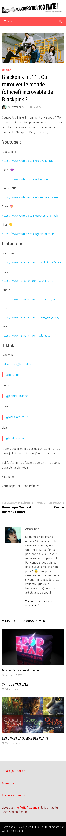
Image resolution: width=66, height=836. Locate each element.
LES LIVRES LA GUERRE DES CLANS (25, 738)
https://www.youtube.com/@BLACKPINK (27, 161)
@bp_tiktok (12, 375)
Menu (10, 21)
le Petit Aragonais (28, 807)
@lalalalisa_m (14, 438)
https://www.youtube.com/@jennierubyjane (30, 197)
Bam (21, 830)
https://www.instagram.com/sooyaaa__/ (28, 280)
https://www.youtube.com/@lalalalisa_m (28, 234)
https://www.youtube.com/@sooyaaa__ (27, 179)
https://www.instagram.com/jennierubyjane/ (31, 299)
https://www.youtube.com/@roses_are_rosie (30, 215)
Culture (6, 70)
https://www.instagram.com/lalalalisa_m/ (29, 335)
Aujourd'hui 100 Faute (35, 827)
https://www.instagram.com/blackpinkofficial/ (31, 262)
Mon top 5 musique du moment (21, 670)
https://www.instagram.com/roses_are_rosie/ (31, 317)
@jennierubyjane (16, 396)
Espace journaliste (13, 771)
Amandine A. (18, 107)
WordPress (8, 830)
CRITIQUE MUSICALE (15, 684)
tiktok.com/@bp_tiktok (16, 364)
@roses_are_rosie (16, 417)
